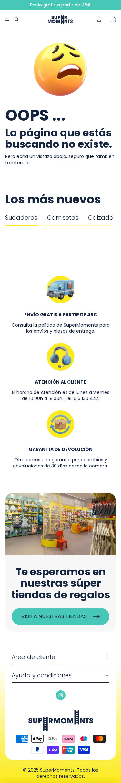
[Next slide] (109, 232)
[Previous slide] (12, 232)
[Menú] (7, 19)
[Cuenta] (99, 19)
